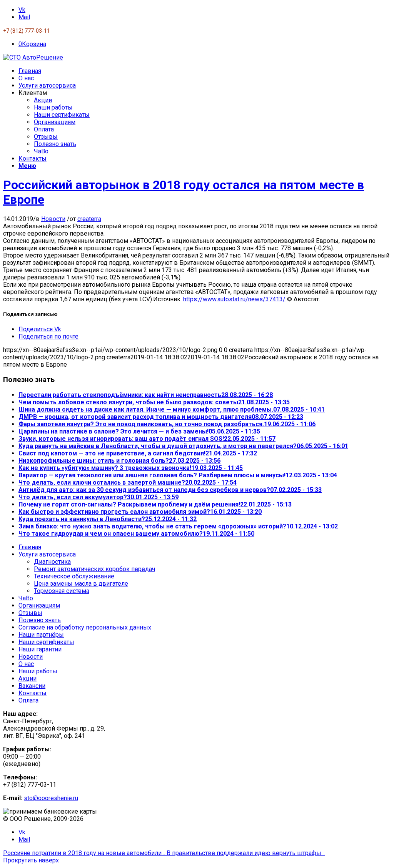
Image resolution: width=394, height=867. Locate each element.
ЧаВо (25, 598)
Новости (53, 219)
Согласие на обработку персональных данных (84, 627)
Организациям (39, 605)
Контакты (32, 693)
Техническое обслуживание (74, 576)
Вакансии (31, 685)
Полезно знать (39, 620)
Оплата (28, 700)
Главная (29, 547)
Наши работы (37, 671)
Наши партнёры (41, 634)
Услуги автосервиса (47, 554)
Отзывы (30, 612)
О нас (26, 664)
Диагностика (52, 561)
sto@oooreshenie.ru (51, 798)
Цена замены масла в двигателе (81, 583)
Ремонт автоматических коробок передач (94, 569)
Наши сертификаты (46, 642)
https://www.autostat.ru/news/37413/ (234, 299)
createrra (89, 219)
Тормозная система (61, 591)
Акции (27, 678)
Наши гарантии (40, 649)
